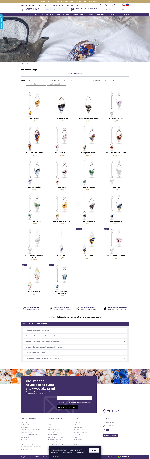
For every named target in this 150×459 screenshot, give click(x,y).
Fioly (75, 424)
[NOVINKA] (88, 242)
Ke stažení (24, 439)
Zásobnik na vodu (79, 429)
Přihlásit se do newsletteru (67, 407)
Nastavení (55, 456)
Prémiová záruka (53, 432)
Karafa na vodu (78, 427)
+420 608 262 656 (110, 425)
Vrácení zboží (25, 437)
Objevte (24, 5)
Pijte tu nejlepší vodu (54, 442)
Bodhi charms (78, 439)
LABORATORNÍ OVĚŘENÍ (54, 429)
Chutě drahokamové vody (55, 437)
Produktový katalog (27, 449)
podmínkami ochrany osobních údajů (81, 402)
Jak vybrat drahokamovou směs (31, 429)
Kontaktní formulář (110, 435)
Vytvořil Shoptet (112, 457)
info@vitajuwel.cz (110, 422)
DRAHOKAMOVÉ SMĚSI (53, 434)
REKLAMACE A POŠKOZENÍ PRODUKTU (31, 434)
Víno (75, 444)
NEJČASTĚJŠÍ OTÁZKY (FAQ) (55, 439)
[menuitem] (23, 14)
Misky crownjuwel (79, 442)
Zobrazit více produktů (75, 73)
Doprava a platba (26, 432)
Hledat (66, 9)
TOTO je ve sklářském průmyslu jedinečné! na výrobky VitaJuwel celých (75, 1)
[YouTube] (107, 430)
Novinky (32, 5)
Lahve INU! (77, 434)
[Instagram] (104, 430)
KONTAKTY (47, 5)
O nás (49, 422)
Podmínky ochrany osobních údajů (31, 447)
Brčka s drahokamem (80, 432)
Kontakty (24, 422)
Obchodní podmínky (27, 444)
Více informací (81, 452)
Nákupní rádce (58, 5)
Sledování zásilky (26, 442)
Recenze (50, 427)
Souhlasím (94, 450)
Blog (49, 424)
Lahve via (77, 422)
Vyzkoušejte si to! (71, 5)
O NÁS (39, 5)
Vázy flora (77, 437)
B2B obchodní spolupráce (55, 444)
